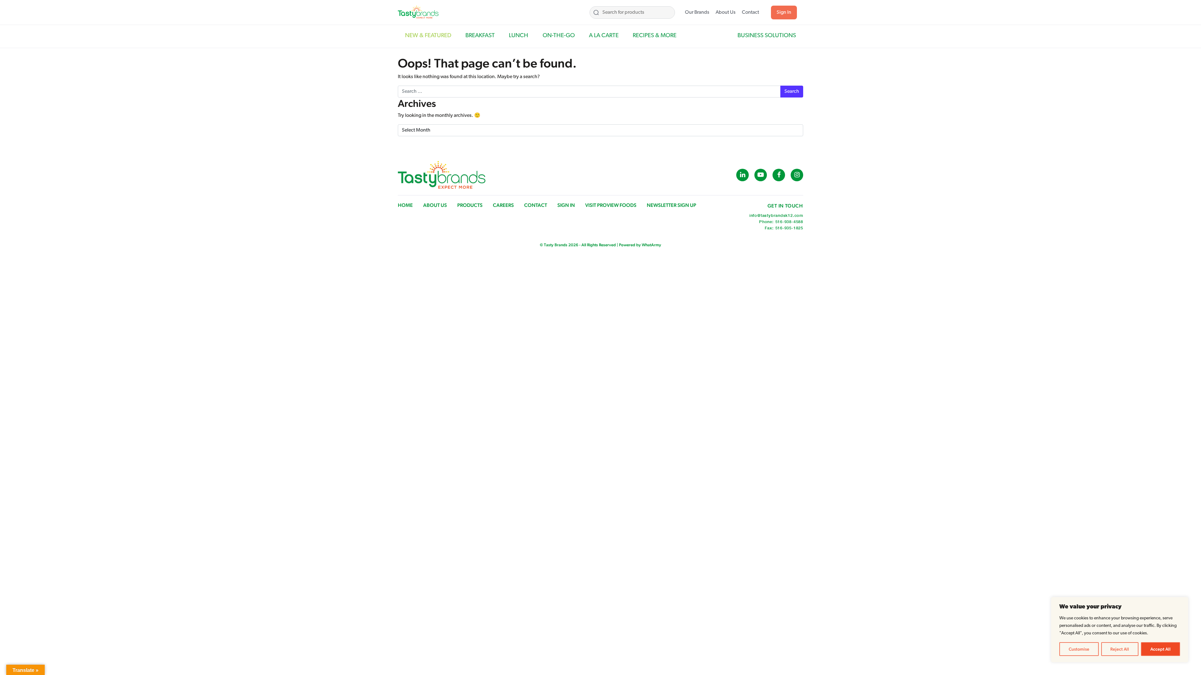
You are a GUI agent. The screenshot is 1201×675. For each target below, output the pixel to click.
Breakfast (480, 36)
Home (405, 205)
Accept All (1160, 649)
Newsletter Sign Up (671, 205)
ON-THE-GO (559, 36)
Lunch (518, 36)
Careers (503, 205)
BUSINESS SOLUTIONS (766, 36)
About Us (726, 12)
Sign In (784, 12)
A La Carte (604, 36)
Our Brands (697, 12)
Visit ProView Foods (610, 205)
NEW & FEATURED (428, 36)
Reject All (1119, 649)
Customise (1079, 649)
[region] (1119, 629)
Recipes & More (655, 36)
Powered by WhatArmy (640, 244)
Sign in (566, 205)
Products (470, 205)
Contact (750, 12)
